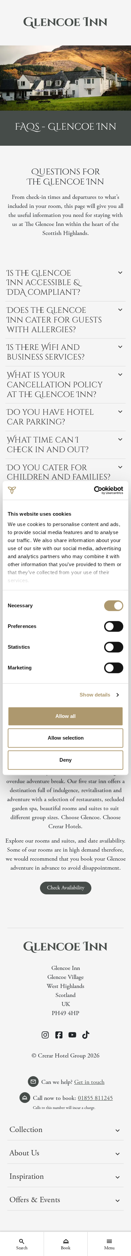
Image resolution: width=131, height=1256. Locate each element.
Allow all (65, 716)
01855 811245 (95, 1098)
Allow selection (66, 738)
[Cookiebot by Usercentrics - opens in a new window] (94, 490)
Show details (95, 695)
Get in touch (89, 1082)
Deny (65, 760)
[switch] (113, 626)
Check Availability (65, 887)
